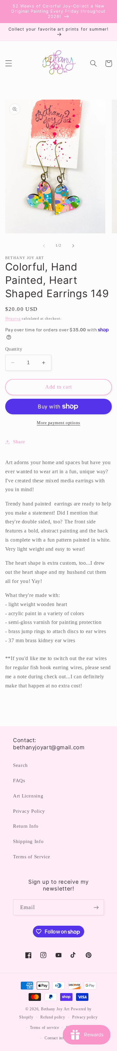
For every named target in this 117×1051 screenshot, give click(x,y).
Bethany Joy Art (55, 1009)
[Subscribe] (96, 907)
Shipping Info (28, 841)
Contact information (62, 1038)
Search (20, 765)
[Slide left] (44, 246)
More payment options (58, 423)
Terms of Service (31, 856)
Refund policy (52, 1017)
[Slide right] (73, 246)
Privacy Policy (29, 811)
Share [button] (19, 441)
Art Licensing (28, 795)
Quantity (13, 349)
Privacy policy (85, 1017)
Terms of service (44, 1028)
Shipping (13, 318)
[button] (8, 63)
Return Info (26, 826)
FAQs (19, 780)
